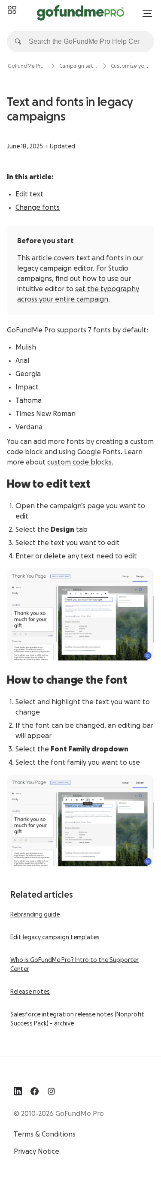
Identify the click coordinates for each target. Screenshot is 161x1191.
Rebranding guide (35, 915)
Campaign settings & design (78, 66)
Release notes (30, 992)
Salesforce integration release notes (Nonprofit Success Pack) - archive (77, 1019)
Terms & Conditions (45, 1134)
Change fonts (37, 207)
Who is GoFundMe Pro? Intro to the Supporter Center (74, 964)
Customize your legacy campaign (130, 66)
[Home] (12, 10)
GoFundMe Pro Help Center (27, 66)
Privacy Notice (36, 1151)
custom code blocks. (80, 462)
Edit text (29, 194)
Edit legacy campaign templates (55, 938)
